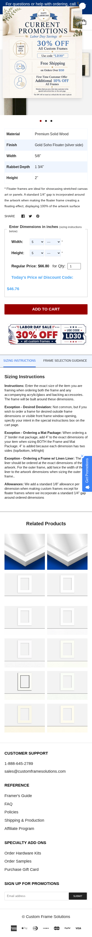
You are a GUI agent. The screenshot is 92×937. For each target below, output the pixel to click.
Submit (77, 896)
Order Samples (17, 861)
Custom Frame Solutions (48, 916)
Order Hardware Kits (22, 853)
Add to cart (46, 309)
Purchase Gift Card (21, 869)
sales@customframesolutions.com (35, 771)
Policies (11, 812)
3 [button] (51, 121)
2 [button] (46, 121)
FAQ (8, 804)
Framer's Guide (18, 795)
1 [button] (41, 121)
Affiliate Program (19, 828)
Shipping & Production (24, 820)
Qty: (61, 266)
